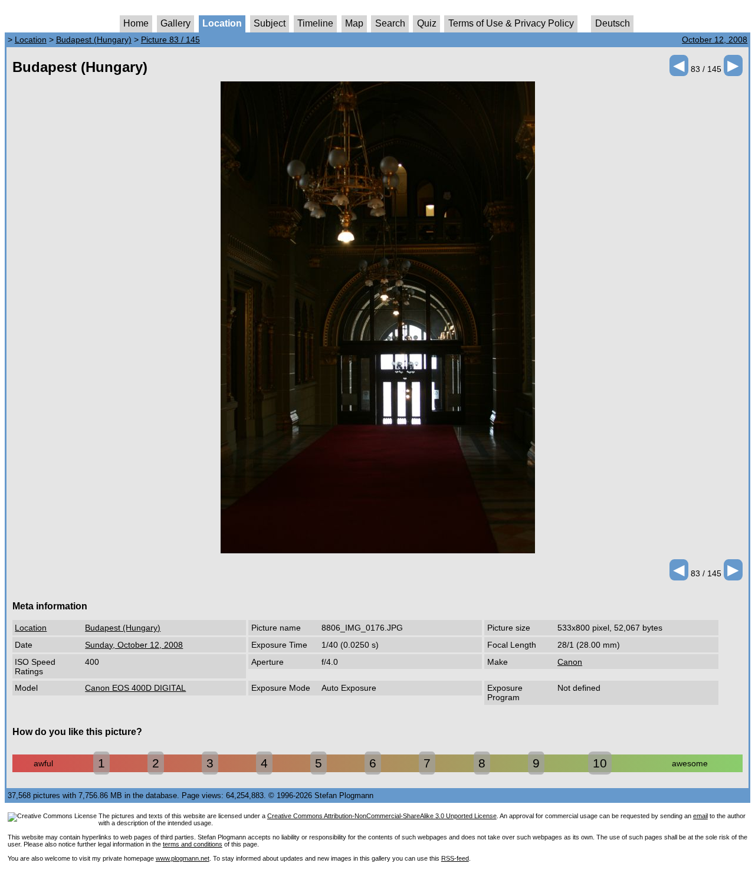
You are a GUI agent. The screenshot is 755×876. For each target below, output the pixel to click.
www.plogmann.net (182, 858)
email (700, 815)
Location (222, 23)
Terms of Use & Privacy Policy (511, 23)
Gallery (175, 23)
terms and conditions (192, 844)
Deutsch (612, 23)
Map (354, 23)
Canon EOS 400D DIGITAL (135, 688)
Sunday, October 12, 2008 (134, 644)
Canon (569, 662)
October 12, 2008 (714, 39)
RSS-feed (455, 858)
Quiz (426, 23)
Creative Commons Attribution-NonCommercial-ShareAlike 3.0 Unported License (382, 815)
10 (600, 763)
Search (390, 23)
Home (136, 23)
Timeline (315, 23)
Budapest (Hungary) (94, 39)
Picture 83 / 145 (170, 39)
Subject (269, 23)
